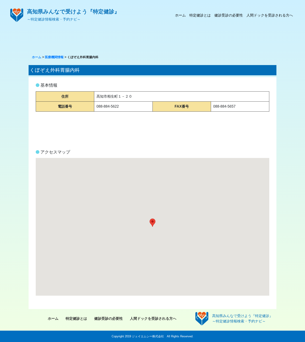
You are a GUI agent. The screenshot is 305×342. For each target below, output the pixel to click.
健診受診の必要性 (228, 15)
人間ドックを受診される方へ (270, 15)
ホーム (180, 15)
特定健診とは (200, 15)
